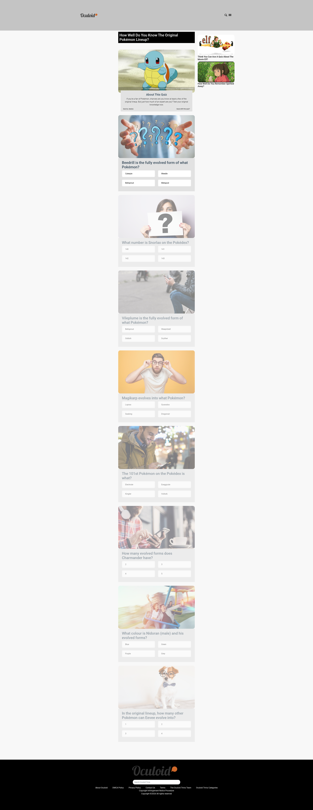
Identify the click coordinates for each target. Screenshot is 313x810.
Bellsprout (129, 183)
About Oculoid (101, 788)
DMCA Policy (118, 788)
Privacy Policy (135, 788)
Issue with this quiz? (183, 109)
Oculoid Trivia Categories (207, 788)
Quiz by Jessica (128, 109)
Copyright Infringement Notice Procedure (156, 790)
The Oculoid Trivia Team (180, 788)
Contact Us (150, 788)
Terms (162, 788)
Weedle (164, 173)
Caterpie (128, 173)
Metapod (165, 183)
